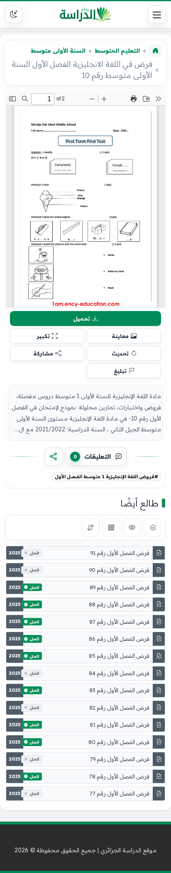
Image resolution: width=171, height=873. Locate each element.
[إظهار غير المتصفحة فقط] (132, 527)
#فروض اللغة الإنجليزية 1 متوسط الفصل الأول (106, 476)
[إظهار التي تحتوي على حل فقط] (153, 527)
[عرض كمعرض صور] (111, 527)
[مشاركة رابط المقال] (53, 456)
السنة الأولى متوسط (58, 50)
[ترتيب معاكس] (90, 527)
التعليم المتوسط (117, 50)
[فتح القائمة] (157, 14)
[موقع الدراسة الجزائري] (85, 14)
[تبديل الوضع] (13, 14)
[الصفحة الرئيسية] (155, 50)
